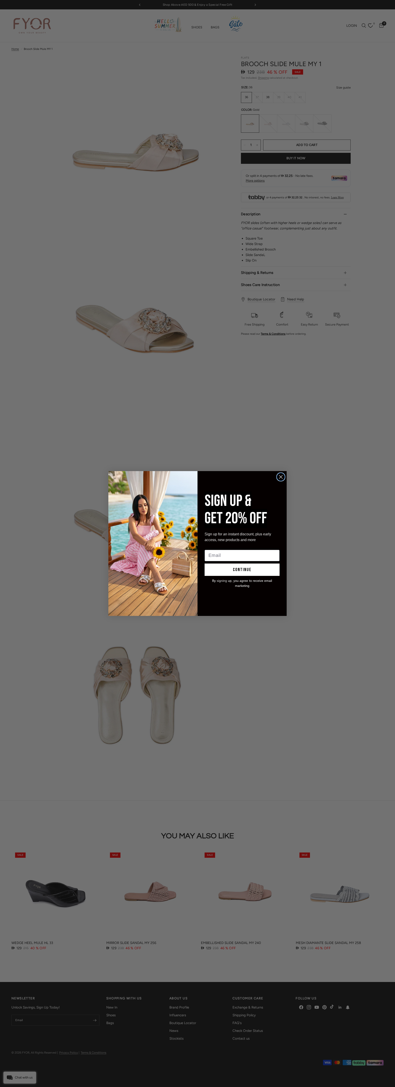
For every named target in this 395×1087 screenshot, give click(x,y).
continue (242, 569)
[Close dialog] (281, 477)
